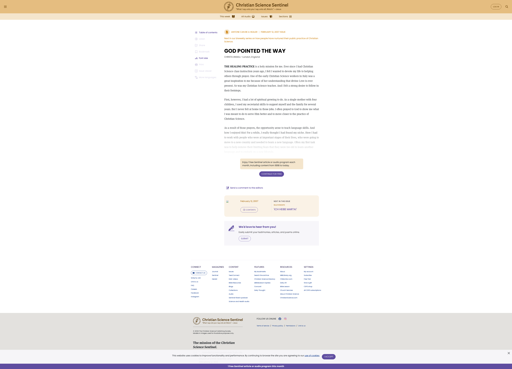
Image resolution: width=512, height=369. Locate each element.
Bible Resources (235, 283)
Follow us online (266, 319)
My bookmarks (260, 271)
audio (239, 301)
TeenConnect (234, 275)
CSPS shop (308, 286)
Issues (231, 271)
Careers (194, 289)
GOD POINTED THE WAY (255, 51)
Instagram (195, 296)
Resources (286, 267)
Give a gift (308, 283)
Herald (214, 279)
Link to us (194, 282)
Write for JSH (196, 278)
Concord (257, 286)
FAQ (192, 285)
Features (259, 267)
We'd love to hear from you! (257, 226)
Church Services (286, 290)
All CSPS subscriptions (312, 290)
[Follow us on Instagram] (285, 318)
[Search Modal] (506, 6)
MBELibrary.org (285, 275)
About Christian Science (289, 294)
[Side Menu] (5, 6)
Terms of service (263, 326)
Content (234, 267)
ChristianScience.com (288, 298)
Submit (245, 238)
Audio (231, 294)
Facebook (195, 293)
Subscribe (308, 275)
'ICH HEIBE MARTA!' (285, 209)
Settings (308, 267)
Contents (251, 209)
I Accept (328, 356)
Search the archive (261, 275)
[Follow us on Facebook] (279, 318)
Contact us (200, 273)
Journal (215, 271)
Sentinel (215, 275)
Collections (233, 290)
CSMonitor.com (286, 279)
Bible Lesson (285, 286)
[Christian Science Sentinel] (256, 7)
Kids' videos (233, 279)
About (282, 271)
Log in (496, 6)
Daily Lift (283, 283)
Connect (196, 267)
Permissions (290, 326)
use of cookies (312, 355)
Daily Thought (259, 290)
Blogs (231, 286)
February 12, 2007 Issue (273, 31)
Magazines (218, 267)
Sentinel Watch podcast (238, 298)
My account (308, 271)
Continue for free (271, 173)
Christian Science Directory (264, 279)
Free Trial (307, 279)
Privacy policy (277, 326)
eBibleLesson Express (262, 283)
